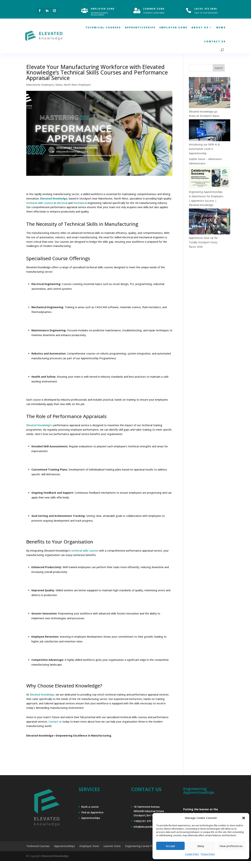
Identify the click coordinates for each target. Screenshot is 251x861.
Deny (201, 846)
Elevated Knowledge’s (39, 425)
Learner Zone (112, 846)
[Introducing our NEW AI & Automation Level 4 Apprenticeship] (209, 130)
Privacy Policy (208, 854)
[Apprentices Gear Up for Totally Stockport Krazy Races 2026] (209, 222)
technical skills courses (39, 203)
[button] (243, 818)
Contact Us (215, 41)
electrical (62, 203)
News (221, 27)
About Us (200, 27)
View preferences (231, 846)
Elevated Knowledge (42, 694)
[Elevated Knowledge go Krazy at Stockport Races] (209, 93)
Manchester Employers (40, 84)
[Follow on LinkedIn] (47, 11)
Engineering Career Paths (141, 846)
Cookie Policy (192, 854)
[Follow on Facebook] (40, 11)
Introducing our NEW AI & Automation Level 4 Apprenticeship (204, 149)
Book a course (90, 806)
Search (219, 68)
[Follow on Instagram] (54, 11)
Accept (170, 846)
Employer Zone (173, 27)
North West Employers (77, 84)
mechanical (80, 203)
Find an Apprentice (92, 812)
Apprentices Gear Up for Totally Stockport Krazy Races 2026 (203, 242)
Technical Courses (103, 27)
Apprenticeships (140, 27)
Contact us (55, 721)
